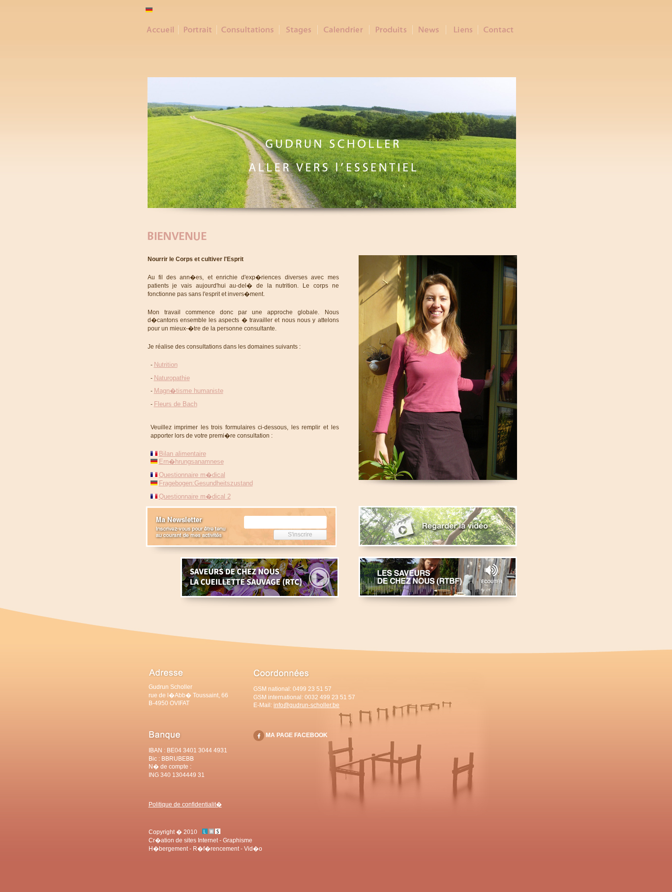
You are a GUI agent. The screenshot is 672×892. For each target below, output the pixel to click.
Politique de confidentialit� (185, 804)
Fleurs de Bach (175, 404)
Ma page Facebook (297, 735)
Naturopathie (172, 378)
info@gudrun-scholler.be (306, 705)
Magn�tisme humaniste (188, 390)
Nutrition (166, 364)
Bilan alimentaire (182, 453)
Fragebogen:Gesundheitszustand (206, 483)
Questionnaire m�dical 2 (195, 496)
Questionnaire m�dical (192, 474)
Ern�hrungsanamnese (191, 461)
